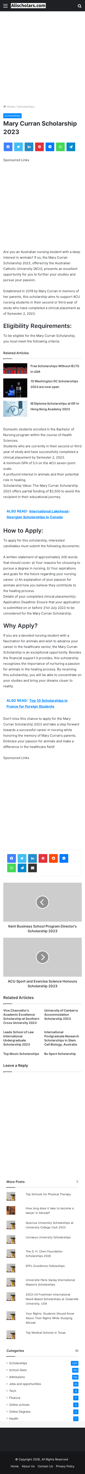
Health (13, 1418)
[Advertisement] (42, 58)
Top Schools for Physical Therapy (48, 1194)
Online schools (19, 1404)
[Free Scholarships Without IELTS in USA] (15, 368)
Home (10, 106)
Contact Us (45, 1466)
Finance (14, 1397)
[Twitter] (22, 858)
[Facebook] (11, 858)
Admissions (17, 1377)
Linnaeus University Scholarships (48, 1237)
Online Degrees (20, 1411)
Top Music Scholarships (21, 1054)
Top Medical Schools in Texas (46, 1332)
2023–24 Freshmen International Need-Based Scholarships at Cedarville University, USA (52, 1299)
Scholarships (25, 106)
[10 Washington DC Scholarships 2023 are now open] (15, 387)
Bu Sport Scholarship (60, 1054)
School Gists (18, 1370)
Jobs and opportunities (25, 1384)
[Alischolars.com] (28, 5)
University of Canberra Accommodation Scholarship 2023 (61, 1014)
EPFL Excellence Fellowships (45, 1266)
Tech (12, 1391)
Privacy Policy (65, 1466)
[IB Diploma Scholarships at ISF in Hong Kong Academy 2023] (15, 409)
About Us (28, 1466)
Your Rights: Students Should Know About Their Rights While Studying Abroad (50, 1318)
